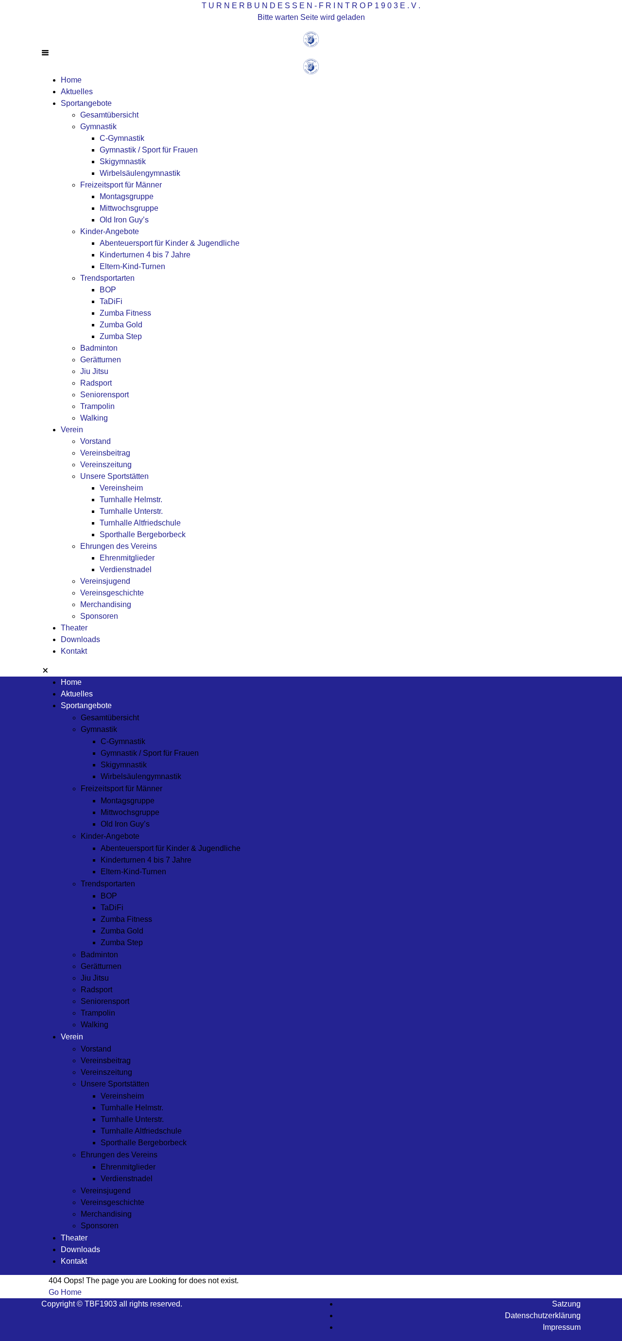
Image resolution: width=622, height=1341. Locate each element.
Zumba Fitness (125, 313)
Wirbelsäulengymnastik (140, 173)
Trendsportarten (107, 278)
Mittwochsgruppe (129, 208)
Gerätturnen (100, 360)
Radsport (96, 383)
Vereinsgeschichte (112, 593)
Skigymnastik (123, 161)
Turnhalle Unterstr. (131, 511)
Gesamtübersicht (109, 115)
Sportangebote (86, 103)
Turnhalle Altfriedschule (140, 523)
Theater (74, 628)
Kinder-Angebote (109, 231)
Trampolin (97, 406)
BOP (108, 290)
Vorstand (95, 441)
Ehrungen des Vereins (118, 546)
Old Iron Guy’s (124, 220)
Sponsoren (99, 616)
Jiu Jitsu (94, 371)
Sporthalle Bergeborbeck (143, 534)
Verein (72, 429)
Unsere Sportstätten (114, 476)
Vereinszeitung (106, 464)
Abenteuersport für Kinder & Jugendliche (170, 243)
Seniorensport (104, 394)
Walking (94, 418)
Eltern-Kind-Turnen (132, 266)
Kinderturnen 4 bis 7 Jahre (145, 255)
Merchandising (105, 604)
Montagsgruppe (127, 196)
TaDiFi (111, 301)
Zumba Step (121, 336)
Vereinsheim (121, 488)
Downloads (80, 639)
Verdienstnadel (126, 569)
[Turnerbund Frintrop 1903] (311, 38)
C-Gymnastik (122, 138)
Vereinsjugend (105, 581)
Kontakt (74, 651)
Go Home (65, 1292)
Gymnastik (98, 126)
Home (71, 80)
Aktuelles (77, 91)
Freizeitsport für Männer (121, 185)
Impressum (562, 1327)
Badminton (99, 348)
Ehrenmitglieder (127, 558)
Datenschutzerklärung (543, 1315)
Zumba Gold (121, 325)
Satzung (566, 1304)
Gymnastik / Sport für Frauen (149, 150)
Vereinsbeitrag (105, 453)
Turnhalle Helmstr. (131, 499)
